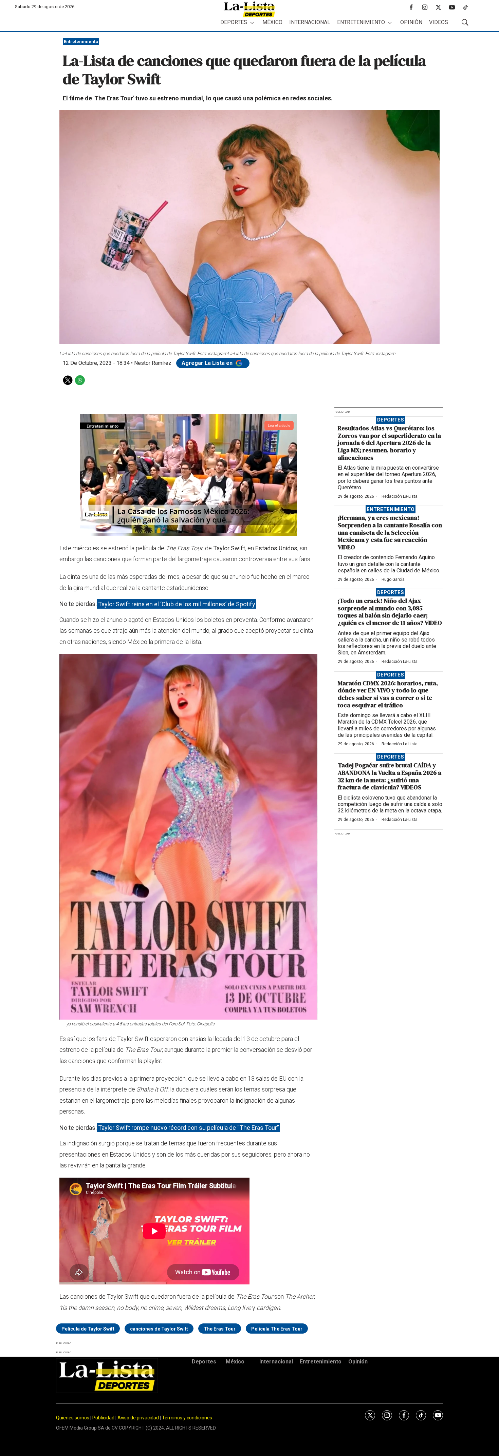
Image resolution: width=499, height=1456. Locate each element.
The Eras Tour (220, 1329)
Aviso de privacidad (138, 1417)
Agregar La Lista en (208, 363)
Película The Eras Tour (276, 1329)
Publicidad (103, 1417)
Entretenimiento (361, 22)
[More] (252, 22)
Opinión (411, 22)
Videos (438, 22)
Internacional (309, 22)
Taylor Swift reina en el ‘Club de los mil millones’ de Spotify (176, 603)
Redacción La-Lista (400, 496)
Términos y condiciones (187, 1417)
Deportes (233, 22)
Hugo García (393, 579)
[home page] (249, 9)
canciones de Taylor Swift (159, 1329)
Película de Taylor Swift (87, 1329)
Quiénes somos (72, 1417)
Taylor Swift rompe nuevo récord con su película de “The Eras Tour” (188, 1127)
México (272, 22)
